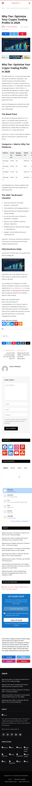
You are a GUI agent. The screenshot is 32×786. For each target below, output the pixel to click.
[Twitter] (8, 324)
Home (10, 779)
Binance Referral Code (11, 781)
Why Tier (5, 336)
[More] (20, 324)
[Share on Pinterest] (22, 34)
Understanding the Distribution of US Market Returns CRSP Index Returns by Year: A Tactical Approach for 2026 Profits (16, 566)
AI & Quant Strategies (19, 779)
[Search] (29, 3)
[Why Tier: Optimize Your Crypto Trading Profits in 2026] (16, 45)
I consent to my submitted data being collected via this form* (17, 614)
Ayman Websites (12, 26)
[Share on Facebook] (6, 34)
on (23, 79)
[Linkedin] (12, 324)
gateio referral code (24, 781)
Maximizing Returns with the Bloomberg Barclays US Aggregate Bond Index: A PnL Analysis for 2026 (14, 573)
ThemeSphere (24, 775)
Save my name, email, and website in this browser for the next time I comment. (15, 421)
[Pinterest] (16, 324)
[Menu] (3, 3)
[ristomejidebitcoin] (16, 3)
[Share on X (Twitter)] (14, 34)
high (10, 277)
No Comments (25, 26)
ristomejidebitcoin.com (18, 288)
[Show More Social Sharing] (28, 34)
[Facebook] (4, 324)
